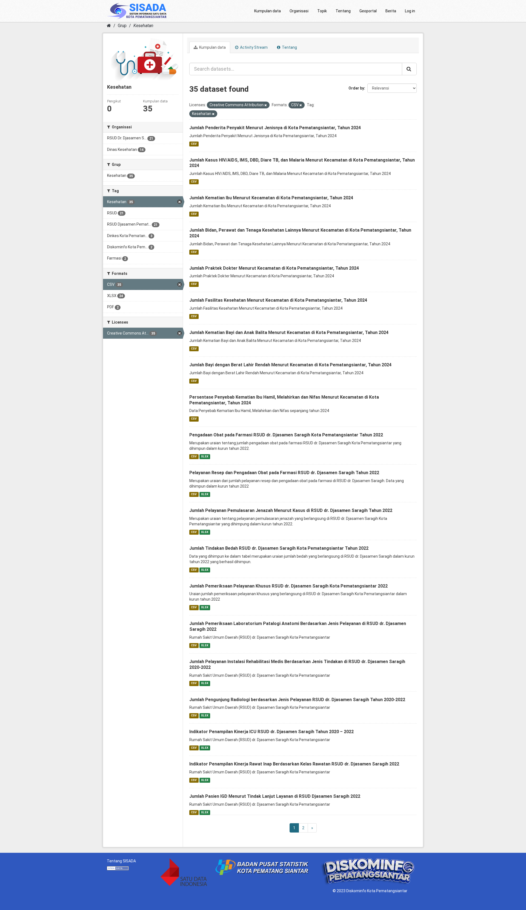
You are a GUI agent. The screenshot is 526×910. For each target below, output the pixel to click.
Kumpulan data (267, 11)
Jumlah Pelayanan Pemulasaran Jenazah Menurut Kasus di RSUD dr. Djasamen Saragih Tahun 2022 (290, 510)
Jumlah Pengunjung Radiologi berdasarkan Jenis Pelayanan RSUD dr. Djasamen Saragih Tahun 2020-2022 (297, 699)
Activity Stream (253, 47)
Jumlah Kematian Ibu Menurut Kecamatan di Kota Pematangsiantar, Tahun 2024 (271, 197)
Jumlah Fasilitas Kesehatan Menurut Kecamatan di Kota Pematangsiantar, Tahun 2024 (278, 300)
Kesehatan (143, 25)
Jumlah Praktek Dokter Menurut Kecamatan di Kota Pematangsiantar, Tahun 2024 (274, 268)
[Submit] (409, 69)
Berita (390, 11)
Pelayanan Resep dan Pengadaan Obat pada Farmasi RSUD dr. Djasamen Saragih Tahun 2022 (284, 472)
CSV (194, 144)
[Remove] (265, 105)
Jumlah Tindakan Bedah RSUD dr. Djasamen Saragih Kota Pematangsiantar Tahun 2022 (278, 548)
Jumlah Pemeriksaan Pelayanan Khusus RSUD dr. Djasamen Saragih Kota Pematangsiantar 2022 (288, 586)
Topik (322, 11)
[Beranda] (109, 25)
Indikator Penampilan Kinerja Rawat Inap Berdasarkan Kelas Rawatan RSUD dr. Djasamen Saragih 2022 (294, 764)
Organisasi (299, 11)
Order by (356, 88)
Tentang (343, 11)
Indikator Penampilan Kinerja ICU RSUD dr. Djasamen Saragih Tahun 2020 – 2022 (271, 731)
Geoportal (368, 11)
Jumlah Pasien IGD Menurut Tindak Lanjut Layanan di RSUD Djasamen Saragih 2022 (274, 796)
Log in (410, 11)
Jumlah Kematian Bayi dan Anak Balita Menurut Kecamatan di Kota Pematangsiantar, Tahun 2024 (288, 332)
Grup (122, 25)
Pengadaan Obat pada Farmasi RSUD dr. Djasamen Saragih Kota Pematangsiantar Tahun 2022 (286, 434)
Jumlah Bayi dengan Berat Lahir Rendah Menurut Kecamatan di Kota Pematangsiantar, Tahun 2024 (290, 364)
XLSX (204, 456)
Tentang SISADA (121, 861)
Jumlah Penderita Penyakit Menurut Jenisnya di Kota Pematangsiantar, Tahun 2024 (275, 127)
